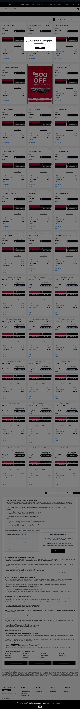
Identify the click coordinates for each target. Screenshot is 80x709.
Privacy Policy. (56, 703)
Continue (40, 47)
